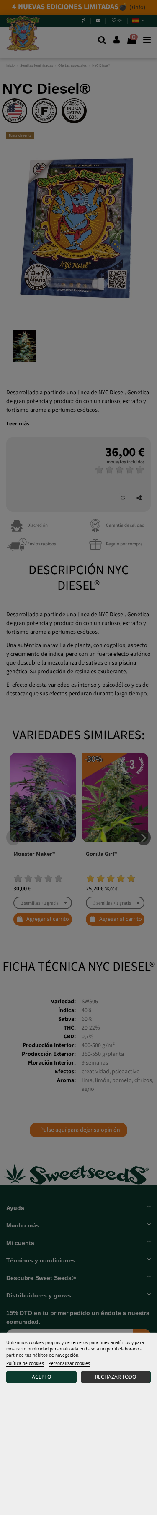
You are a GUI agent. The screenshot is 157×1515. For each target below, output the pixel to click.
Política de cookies (25, 1363)
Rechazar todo (115, 1376)
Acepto (41, 1376)
